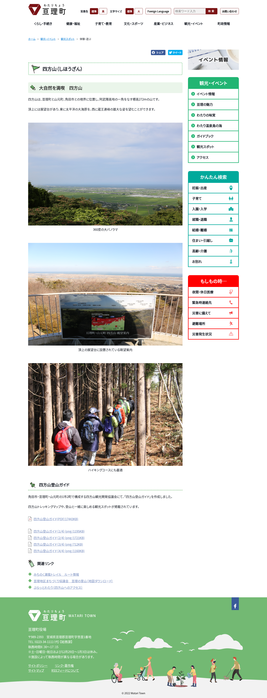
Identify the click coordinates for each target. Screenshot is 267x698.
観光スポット (68, 39)
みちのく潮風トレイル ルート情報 (56, 574)
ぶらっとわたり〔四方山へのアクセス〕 (58, 587)
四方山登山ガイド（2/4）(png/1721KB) (59, 537)
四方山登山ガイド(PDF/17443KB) (56, 519)
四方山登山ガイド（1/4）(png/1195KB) (59, 531)
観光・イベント (48, 39)
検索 (211, 11)
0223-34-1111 (44, 641)
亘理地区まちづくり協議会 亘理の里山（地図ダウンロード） (73, 581)
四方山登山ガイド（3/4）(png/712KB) (58, 544)
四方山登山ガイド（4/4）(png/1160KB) (59, 551)
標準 (94, 11)
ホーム (31, 39)
